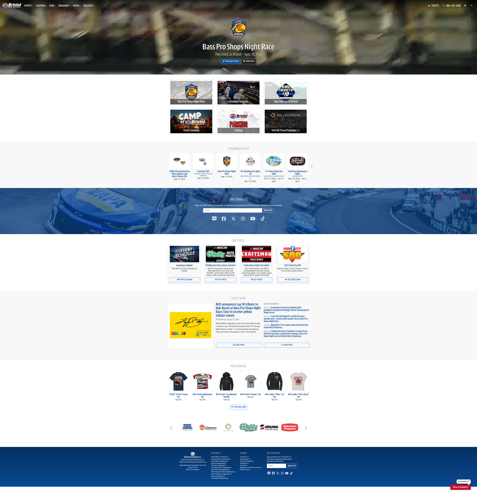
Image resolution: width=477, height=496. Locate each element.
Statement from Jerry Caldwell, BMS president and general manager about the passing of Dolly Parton (286, 310)
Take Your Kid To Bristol (286, 101)
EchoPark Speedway (218, 463)
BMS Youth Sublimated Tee (202, 395)
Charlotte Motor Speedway (220, 459)
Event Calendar (185, 280)
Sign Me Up (268, 210)
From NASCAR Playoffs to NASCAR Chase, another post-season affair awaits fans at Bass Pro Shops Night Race (286, 319)
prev (166, 165)
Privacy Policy (192, 467)
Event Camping (191, 130)
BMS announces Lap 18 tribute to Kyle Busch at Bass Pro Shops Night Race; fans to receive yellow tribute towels (238, 310)
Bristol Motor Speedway (219, 457)
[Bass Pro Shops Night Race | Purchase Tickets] (238, 28)
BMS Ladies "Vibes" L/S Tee (274, 395)
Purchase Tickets (232, 61)
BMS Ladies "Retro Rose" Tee (298, 395)
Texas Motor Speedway (219, 478)
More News (288, 345)
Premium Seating (238, 101)
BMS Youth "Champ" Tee (250, 394)
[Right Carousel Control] (305, 428)
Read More (239, 345)
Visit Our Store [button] (239, 407)
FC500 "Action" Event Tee (178, 395)
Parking (239, 130)
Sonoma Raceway (217, 476)
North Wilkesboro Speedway (220, 474)
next (311, 165)
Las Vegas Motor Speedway (220, 467)
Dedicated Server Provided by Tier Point (192, 465)
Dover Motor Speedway (219, 461)
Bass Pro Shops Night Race (238, 47)
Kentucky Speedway (218, 465)
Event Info (249, 61)
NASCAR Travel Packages (284, 130)
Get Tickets (221, 280)
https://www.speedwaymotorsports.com (192, 462)
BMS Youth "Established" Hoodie (226, 395)
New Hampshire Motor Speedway (222, 472)
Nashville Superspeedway (219, 470)
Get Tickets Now (294, 280)
